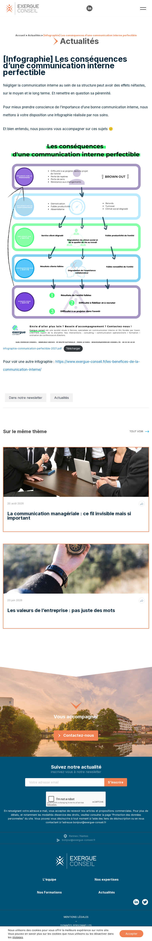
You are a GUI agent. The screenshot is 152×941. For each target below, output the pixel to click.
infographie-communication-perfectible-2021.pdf (32, 348)
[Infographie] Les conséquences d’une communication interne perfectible (90, 35)
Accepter (131, 933)
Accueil (20, 35)
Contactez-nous (78, 735)
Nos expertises (107, 879)
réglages (17, 937)
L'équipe (49, 879)
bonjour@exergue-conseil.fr (78, 839)
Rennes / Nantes (78, 836)
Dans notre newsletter (25, 398)
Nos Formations (49, 892)
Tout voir (136, 431)
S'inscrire (115, 782)
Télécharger (73, 348)
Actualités (34, 35)
